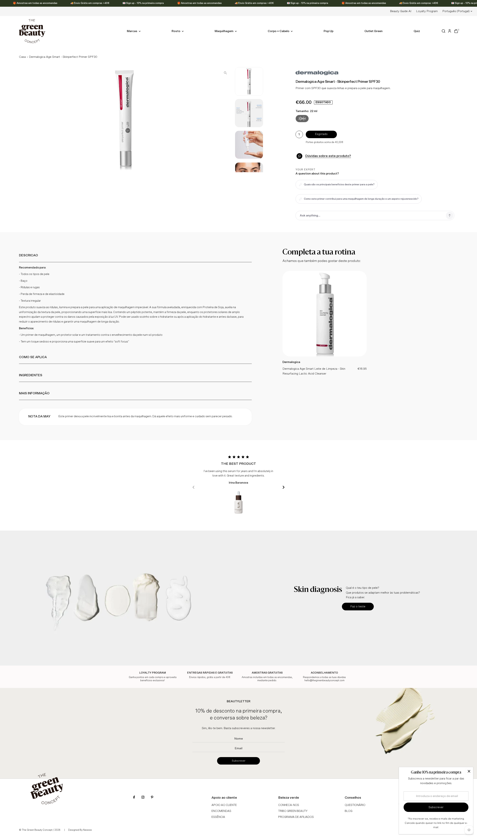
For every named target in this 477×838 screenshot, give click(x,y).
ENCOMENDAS (221, 811)
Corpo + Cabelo (279, 31)
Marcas (132, 31)
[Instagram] (142, 798)
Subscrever (238, 761)
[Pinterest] (152, 798)
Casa (22, 56)
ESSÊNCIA (218, 817)
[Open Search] (443, 31)
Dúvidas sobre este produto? (328, 156)
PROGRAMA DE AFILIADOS (296, 817)
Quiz (417, 31)
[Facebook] (134, 798)
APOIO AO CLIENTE (224, 805)
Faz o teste (357, 606)
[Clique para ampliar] (225, 73)
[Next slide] (283, 487)
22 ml (303, 119)
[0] (456, 31)
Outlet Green (373, 31)
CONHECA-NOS (288, 805)
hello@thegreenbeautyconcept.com (324, 680)
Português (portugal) (456, 11)
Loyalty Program (427, 11)
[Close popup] (469, 771)
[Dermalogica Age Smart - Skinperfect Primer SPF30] (324, 355)
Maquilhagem (224, 31)
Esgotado (321, 134)
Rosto (176, 31)
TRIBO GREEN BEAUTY (292, 811)
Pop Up (328, 31)
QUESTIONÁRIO (355, 805)
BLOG (348, 811)
